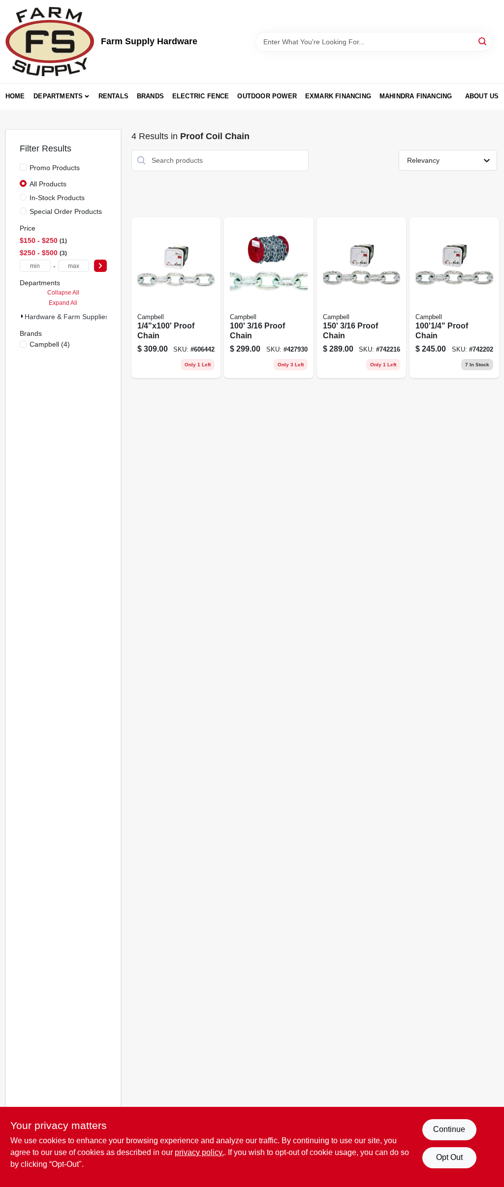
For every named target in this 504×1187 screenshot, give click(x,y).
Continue (449, 1129)
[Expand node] (22, 316)
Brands (150, 96)
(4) (50, 344)
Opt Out (449, 1157)
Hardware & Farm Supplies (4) (72, 317)
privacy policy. (199, 1152)
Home (15, 96)
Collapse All (63, 292)
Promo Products (55, 167)
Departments (58, 96)
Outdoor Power (267, 96)
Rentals (113, 96)
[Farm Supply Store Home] (49, 41)
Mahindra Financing (415, 96)
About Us (482, 96)
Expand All (63, 302)
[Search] (483, 41)
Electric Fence (200, 96)
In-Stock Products (57, 197)
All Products (48, 183)
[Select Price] (100, 266)
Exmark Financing (338, 96)
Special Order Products (66, 211)
